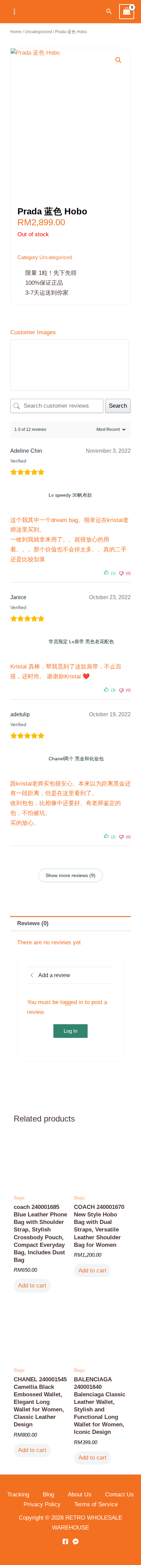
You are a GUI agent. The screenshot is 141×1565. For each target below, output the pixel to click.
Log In (70, 1031)
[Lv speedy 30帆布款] (28, 495)
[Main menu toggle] (14, 11)
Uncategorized (38, 31)
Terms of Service (96, 1504)
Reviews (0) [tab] (33, 923)
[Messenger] (76, 1541)
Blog (48, 1494)
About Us (79, 1494)
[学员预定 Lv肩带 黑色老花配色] (28, 642)
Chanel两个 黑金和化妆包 (76, 758)
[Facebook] (65, 1541)
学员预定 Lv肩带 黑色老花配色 (81, 641)
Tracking (18, 1494)
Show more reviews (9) (70, 875)
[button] (109, 11)
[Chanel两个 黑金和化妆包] (28, 759)
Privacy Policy (42, 1504)
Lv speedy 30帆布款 (70, 495)
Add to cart (32, 1285)
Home (16, 31)
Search (118, 406)
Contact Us (119, 1494)
